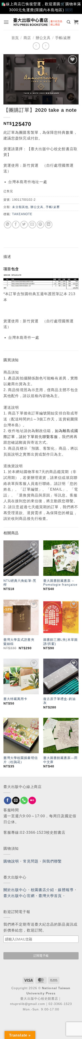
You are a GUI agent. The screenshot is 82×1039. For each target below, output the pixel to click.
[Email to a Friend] (32, 224)
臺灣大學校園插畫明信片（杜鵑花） (20, 760)
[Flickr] (32, 800)
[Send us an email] (16, 800)
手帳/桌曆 (63, 38)
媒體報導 (65, 890)
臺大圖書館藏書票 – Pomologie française (60, 583)
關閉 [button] (69, 10)
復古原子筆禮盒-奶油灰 (59, 701)
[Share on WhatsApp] (7, 224)
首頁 (15, 38)
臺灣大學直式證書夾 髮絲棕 (18, 642)
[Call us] (24, 800)
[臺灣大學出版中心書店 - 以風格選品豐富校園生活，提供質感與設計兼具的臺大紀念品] (38, 22)
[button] (6, 22)
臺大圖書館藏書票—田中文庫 (60, 760)
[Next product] (36, 45)
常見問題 (30, 861)
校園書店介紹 (42, 890)
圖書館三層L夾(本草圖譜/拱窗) (60, 642)
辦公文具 (43, 38)
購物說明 (11, 861)
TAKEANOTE (22, 214)
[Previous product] (45, 45)
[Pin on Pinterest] (40, 224)
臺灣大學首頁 (50, 896)
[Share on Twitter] (24, 224)
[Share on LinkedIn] (48, 224)
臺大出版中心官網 (19, 896)
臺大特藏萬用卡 (15, 699)
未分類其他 (20, 207)
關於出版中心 (15, 890)
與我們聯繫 (52, 861)
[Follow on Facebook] (7, 800)
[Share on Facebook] (16, 224)
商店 (27, 38)
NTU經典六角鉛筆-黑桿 (19, 583)
